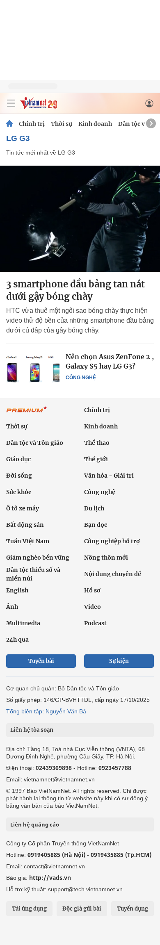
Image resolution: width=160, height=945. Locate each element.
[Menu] (11, 103)
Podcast (95, 623)
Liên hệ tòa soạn (31, 729)
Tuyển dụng (132, 908)
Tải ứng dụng (29, 908)
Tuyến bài (41, 661)
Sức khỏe (19, 492)
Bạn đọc (95, 524)
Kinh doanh (95, 124)
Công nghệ (81, 377)
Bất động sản (25, 524)
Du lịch (94, 508)
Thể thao (97, 442)
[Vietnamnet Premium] (26, 413)
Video (92, 606)
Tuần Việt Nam (27, 541)
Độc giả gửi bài (81, 908)
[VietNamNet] (9, 124)
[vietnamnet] (38, 106)
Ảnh (12, 606)
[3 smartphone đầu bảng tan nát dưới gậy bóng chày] (80, 219)
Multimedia (23, 623)
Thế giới (96, 459)
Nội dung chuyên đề (112, 574)
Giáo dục (18, 459)
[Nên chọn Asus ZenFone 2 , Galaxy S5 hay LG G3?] (32, 369)
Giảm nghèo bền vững (37, 557)
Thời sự (61, 124)
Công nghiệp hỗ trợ (112, 541)
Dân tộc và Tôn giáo (34, 442)
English (17, 590)
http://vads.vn (50, 877)
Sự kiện (119, 661)
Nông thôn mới (106, 557)
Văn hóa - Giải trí (109, 475)
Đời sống (19, 475)
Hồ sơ (92, 590)
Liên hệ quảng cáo (34, 824)
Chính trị (32, 124)
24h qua (17, 639)
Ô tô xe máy (22, 508)
